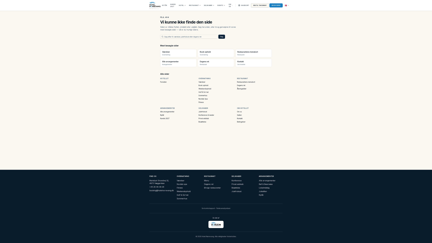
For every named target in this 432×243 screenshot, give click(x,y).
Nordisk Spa (203, 99)
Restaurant (194, 5)
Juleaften (263, 191)
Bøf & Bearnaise (266, 184)
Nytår (164, 5)
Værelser (202, 82)
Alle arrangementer (167, 112)
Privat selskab (204, 118)
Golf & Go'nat (203, 92)
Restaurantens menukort (246, 82)
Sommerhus (203, 95)
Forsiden (163, 82)
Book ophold (203, 85)
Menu (206, 180)
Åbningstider (241, 89)
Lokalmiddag (264, 188)
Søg (221, 37)
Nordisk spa (182, 184)
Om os (230, 5)
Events (220, 5)
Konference (237, 180)
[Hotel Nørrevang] (155, 5)
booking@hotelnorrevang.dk (161, 190)
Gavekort (245, 5)
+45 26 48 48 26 (156, 187)
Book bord (276, 5)
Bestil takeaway (260, 5)
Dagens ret (241, 85)
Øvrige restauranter (212, 188)
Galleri (239, 115)
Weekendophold (205, 89)
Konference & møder (206, 115)
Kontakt (240, 118)
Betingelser (241, 122)
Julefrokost (203, 112)
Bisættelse (202, 122)
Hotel (181, 5)
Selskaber (208, 5)
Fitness (201, 102)
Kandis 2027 (173, 5)
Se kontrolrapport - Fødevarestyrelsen (216, 208)
